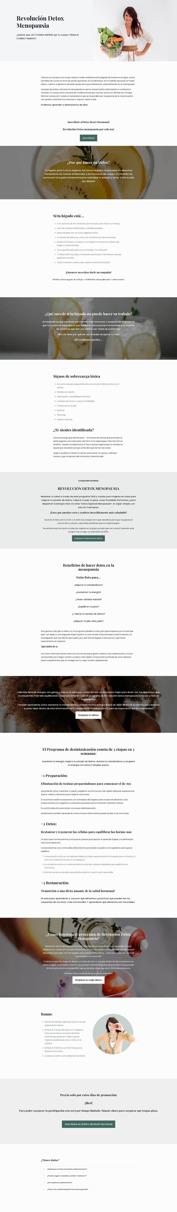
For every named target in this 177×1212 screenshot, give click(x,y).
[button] (88, 1169)
